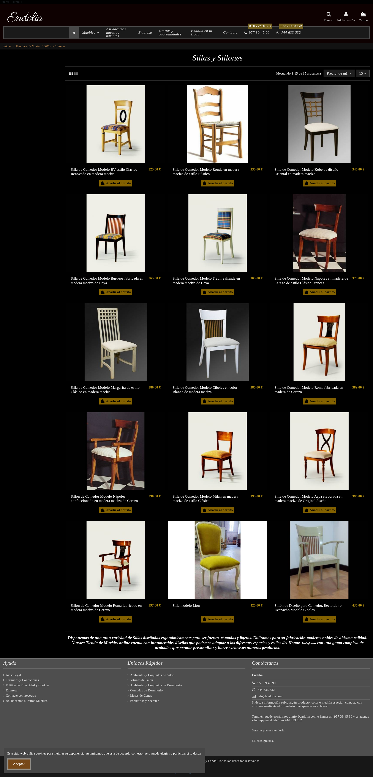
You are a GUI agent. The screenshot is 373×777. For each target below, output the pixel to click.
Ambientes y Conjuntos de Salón (152, 675)
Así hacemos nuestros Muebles (26, 700)
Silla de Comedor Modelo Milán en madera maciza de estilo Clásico (205, 498)
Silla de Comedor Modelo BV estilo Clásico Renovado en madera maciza (104, 171)
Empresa (11, 690)
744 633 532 (266, 689)
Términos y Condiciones (22, 680)
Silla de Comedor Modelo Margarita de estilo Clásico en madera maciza (105, 389)
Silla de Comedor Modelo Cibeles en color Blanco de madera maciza (205, 389)
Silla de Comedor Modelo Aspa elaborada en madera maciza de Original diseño (309, 498)
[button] (91, 32)
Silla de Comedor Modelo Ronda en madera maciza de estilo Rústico (206, 171)
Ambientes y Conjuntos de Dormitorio (156, 685)
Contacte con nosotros (21, 695)
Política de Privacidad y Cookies (27, 685)
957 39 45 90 (267, 683)
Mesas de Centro (141, 695)
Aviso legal (13, 675)
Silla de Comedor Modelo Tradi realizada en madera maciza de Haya (206, 280)
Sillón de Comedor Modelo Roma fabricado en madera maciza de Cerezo (106, 607)
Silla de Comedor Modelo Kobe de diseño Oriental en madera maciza (306, 171)
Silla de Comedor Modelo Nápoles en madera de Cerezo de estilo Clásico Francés (311, 280)
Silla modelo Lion (186, 605)
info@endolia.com (270, 696)
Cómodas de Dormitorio (146, 690)
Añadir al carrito (118, 183)
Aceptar (19, 764)
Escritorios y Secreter (144, 700)
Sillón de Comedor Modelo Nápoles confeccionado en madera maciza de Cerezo (104, 498)
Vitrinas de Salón (141, 680)
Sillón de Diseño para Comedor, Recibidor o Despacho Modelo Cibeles (308, 607)
